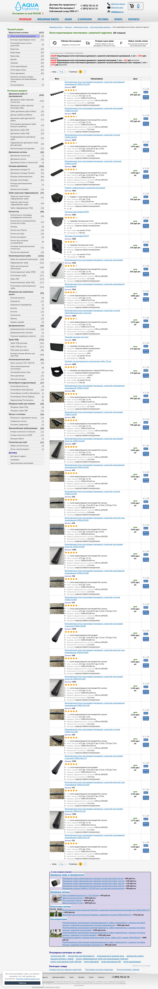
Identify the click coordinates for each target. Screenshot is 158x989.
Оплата (91, 977)
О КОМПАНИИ (85, 19)
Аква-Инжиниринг (48, 982)
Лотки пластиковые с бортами (128, 969)
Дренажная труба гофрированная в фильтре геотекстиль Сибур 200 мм (93, 886)
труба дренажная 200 (111, 962)
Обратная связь (117, 7)
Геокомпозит (15, 315)
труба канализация (132, 962)
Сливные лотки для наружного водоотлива (65, 969)
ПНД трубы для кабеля (19, 350)
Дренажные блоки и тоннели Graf (24, 162)
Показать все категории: (141, 965)
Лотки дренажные (17, 73)
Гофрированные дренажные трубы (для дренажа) (24, 143)
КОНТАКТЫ (133, 19)
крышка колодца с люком (61, 959)
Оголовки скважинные (19, 424)
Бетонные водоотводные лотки (22, 40)
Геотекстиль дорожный (19, 252)
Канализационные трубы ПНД (22, 282)
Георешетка (15, 301)
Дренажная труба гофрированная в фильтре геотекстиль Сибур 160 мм (93, 883)
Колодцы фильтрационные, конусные (21, 184)
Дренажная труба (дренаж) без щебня (22, 119)
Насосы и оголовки (17, 414)
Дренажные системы (18, 152)
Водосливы (14, 56)
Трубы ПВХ (14, 279)
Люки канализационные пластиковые (20, 367)
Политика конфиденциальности (28, 979)
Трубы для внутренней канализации (19, 267)
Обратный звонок (118, 4)
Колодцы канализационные (21, 176)
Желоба (13, 59)
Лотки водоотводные (18, 66)
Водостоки (14, 49)
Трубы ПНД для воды (18, 343)
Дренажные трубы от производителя (18, 94)
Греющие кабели (17, 438)
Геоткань (13, 226)
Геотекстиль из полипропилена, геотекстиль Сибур (23, 222)
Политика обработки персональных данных (46, 987)
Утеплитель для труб (18, 442)
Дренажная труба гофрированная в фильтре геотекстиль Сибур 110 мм (93, 881)
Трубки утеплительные (19, 445)
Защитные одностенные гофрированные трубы (20, 197)
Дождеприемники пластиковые (23, 329)
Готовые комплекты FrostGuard (22, 431)
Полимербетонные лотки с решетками (21, 44)
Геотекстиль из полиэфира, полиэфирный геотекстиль (21, 216)
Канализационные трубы (20, 255)
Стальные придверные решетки (23, 336)
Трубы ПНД (14, 339)
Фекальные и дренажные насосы (23, 417)
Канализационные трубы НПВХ (23, 272)
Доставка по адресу (18, 456)
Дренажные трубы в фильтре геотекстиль (22, 100)
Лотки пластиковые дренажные (23, 36)
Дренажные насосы (18, 159)
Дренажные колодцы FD (20, 169)
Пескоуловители (17, 85)
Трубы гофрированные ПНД (21, 208)
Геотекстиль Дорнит (18, 237)
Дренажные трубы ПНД (19, 133)
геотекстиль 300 (57, 956)
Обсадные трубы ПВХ (19, 410)
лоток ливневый (91, 962)
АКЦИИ (68, 19)
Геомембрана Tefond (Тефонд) (22, 396)
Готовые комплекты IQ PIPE (21, 435)
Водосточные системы (18, 32)
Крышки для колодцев (19, 189)
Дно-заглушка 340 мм (71, 900)
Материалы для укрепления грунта (21, 292)
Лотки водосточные (18, 70)
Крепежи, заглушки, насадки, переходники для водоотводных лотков (23, 79)
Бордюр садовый (17, 322)
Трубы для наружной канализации (24, 259)
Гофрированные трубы (19, 262)
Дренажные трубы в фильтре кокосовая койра (22, 106)
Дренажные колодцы (60, 891)
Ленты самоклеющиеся (19, 449)
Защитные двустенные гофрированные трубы (19, 203)
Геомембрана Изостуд (19, 386)
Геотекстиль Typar (17, 233)
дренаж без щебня (135, 956)
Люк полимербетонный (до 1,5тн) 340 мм (80, 895)
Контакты (101, 977)
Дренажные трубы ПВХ (19, 130)
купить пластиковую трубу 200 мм (65, 962)
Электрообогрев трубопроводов (23, 428)
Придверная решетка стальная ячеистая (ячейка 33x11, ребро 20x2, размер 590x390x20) (101, 937)
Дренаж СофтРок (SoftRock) (21, 115)
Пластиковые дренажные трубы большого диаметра (23, 125)
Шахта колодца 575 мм (72, 903)
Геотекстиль (14, 211)
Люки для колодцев (18, 379)
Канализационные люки (19, 359)
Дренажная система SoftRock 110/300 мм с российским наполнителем (93, 888)
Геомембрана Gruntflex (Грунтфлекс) (25, 393)
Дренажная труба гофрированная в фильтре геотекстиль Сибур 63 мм (92, 878)
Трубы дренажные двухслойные (23, 111)
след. (61, 72)
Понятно (22, 983)
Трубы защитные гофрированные (23, 193)
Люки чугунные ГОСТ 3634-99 (22, 363)
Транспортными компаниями (21, 463)
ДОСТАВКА (103, 19)
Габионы (13, 318)
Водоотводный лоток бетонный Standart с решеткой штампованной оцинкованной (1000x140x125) (106, 910)
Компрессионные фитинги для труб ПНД (22, 354)
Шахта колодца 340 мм (72, 898)
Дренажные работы (58, 977)
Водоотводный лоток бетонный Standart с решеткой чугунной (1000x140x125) (96, 914)
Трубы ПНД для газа (18, 346)
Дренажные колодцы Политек (22, 173)
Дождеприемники (17, 325)
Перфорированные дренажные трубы (22, 138)
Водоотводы (15, 52)
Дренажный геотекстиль (20, 155)
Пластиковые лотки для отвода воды (99, 969)
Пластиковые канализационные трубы (23, 287)
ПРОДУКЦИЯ (25, 19)
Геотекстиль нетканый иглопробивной (19, 241)
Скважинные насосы (18, 421)
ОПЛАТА (118, 19)
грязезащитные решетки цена (110, 956)
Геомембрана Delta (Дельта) (21, 389)
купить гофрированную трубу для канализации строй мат (102, 959)
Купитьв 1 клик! (146, 97)
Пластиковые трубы (18, 275)
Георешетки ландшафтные (21, 304)
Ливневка (14, 63)
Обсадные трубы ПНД (19, 407)
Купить (146, 92)
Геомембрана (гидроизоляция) (22, 382)
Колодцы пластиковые (19, 180)
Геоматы (13, 308)
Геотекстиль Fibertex (18, 230)
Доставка (13, 452)
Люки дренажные (17, 375)
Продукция (44, 977)
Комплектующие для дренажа (22, 148)
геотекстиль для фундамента (81, 956)
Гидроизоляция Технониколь (21, 400)
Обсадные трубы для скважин (22, 403)
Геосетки (13, 311)
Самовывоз (14, 459)
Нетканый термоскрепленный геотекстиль (22, 247)
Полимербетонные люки (20, 372)
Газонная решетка (17, 298)
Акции (71, 977)
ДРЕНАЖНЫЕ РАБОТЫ (48, 19)
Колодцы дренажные (18, 166)
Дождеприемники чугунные (21, 332)
